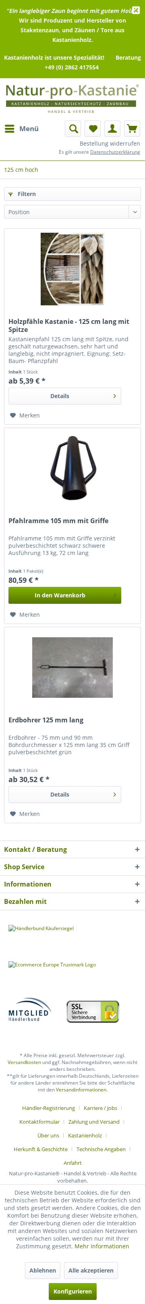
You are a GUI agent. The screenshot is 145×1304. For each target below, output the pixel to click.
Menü (29, 128)
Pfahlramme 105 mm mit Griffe (58, 521)
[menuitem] (21, 129)
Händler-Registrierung (48, 1108)
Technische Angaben (101, 1149)
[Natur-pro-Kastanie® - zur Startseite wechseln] (72, 100)
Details (59, 396)
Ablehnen (42, 1270)
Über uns (48, 1135)
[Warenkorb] (132, 129)
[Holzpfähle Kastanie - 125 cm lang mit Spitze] (72, 269)
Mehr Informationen (102, 1246)
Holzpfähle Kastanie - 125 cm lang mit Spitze (68, 325)
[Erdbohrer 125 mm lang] (72, 667)
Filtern (26, 194)
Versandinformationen (81, 1089)
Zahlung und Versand (94, 1121)
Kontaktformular (39, 1121)
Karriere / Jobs (100, 1108)
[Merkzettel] (93, 129)
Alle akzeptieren (91, 1270)
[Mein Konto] (112, 129)
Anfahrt (73, 1162)
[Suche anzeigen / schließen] (73, 129)
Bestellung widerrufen (110, 143)
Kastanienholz (85, 1135)
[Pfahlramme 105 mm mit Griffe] (72, 468)
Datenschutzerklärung (115, 151)
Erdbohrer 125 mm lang (45, 720)
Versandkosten (24, 1062)
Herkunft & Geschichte (41, 1149)
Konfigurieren (73, 1291)
